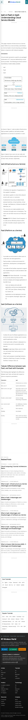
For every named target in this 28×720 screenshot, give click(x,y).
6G (15, 672)
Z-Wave (10, 582)
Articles (3, 668)
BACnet (13, 619)
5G (2, 582)
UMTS (23, 582)
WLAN (6, 585)
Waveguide (4, 587)
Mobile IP (4, 629)
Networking (4, 626)
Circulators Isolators (5, 685)
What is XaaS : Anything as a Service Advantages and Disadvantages (12, 528)
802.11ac (11, 585)
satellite (22, 585)
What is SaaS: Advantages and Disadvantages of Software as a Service (13, 514)
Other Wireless (14, 481)
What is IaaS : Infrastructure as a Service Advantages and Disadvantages (14, 485)
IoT (14, 585)
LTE (3, 585)
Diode (16, 624)
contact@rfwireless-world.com (9, 662)
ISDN (7, 616)
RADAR (18, 585)
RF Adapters (3, 692)
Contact (3, 705)
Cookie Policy (18, 703)
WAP (25, 626)
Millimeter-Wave (4, 689)
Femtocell (4, 619)
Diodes (2, 687)
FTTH (18, 626)
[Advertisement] (14, 31)
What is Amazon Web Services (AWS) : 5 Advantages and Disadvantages (13, 545)
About (16, 699)
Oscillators (3, 690)
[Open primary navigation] (1, 2)
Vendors (3, 682)
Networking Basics (11, 11)
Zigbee (6, 582)
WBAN (13, 616)
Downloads (3, 699)
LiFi (13, 621)
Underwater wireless (6, 621)
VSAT (12, 624)
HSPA (9, 619)
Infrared (23, 621)
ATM (10, 616)
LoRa (16, 621)
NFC (19, 621)
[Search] (26, 2)
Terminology (5, 11)
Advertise (3, 703)
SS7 (19, 624)
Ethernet (17, 619)
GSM (20, 582)
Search (2, 701)
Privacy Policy (18, 701)
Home (2, 11)
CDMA (16, 690)
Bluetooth (15, 582)
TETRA (21, 619)
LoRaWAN (3, 678)
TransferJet (18, 616)
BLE (23, 616)
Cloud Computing (13, 464)
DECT (3, 616)
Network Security (12, 626)
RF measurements (6, 624)
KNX (21, 626)
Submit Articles (18, 705)
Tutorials (4, 464)
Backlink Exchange (19, 707)
